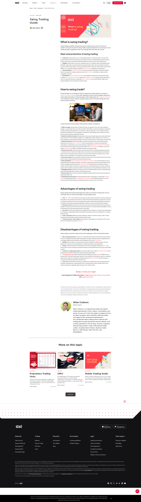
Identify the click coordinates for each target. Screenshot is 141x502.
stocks (70, 77)
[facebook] (108, 483)
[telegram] (117, 483)
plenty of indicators (77, 143)
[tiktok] (119, 483)
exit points (89, 72)
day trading (106, 245)
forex (66, 77)
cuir (86, 68)
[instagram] (111, 483)
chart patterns (93, 146)
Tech (73, 70)
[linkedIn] (122, 483)
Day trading (68, 197)
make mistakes (94, 258)
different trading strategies (68, 95)
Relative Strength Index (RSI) (100, 145)
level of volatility (86, 79)
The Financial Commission (34, 473)
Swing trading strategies (76, 75)
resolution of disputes (67, 473)
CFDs (85, 275)
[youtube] (125, 483)
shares (94, 275)
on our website (88, 470)
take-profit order (84, 164)
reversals (80, 220)
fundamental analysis (104, 97)
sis (81, 70)
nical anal (77, 70)
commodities (76, 77)
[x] (114, 483)
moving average (68, 148)
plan (98, 254)
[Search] (104, 3)
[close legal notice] (111, 498)
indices (99, 275)
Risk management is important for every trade (84, 160)
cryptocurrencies (90, 77)
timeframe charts (102, 251)
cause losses (97, 240)
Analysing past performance (83, 178)
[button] (104, 3)
